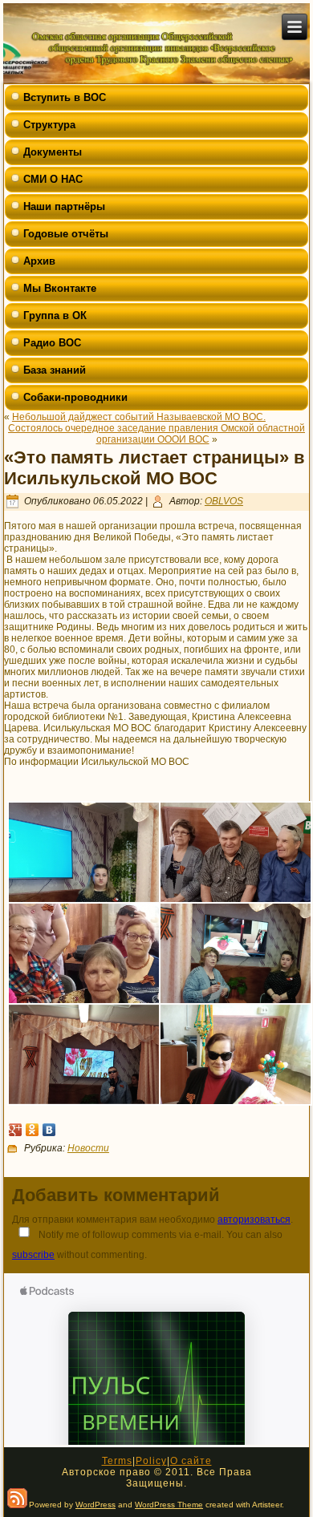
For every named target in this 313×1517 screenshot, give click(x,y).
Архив (39, 261)
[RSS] (17, 1498)
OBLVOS (224, 501)
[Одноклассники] (32, 1129)
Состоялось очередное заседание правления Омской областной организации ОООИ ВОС (156, 434)
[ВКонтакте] (49, 1129)
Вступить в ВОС (64, 97)
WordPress (95, 1504)
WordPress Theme (169, 1504)
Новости (88, 1148)
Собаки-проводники (75, 397)
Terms (117, 1460)
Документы (52, 152)
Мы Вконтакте (59, 288)
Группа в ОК (55, 315)
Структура (49, 125)
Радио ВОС (52, 343)
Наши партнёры (64, 206)
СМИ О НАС (53, 179)
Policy (151, 1460)
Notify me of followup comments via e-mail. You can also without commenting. (147, 1244)
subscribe (33, 1254)
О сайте (191, 1460)
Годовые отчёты (65, 234)
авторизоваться (254, 1219)
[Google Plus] (15, 1129)
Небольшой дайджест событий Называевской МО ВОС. (139, 417)
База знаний (54, 370)
